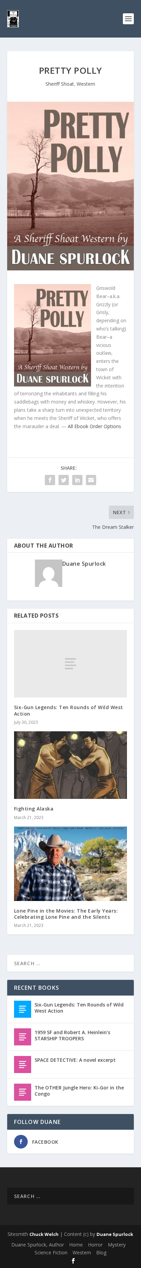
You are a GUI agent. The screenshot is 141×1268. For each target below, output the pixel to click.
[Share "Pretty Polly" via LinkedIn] (77, 480)
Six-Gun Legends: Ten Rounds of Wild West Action (68, 710)
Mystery (117, 1244)
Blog (101, 1252)
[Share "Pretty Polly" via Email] (91, 480)
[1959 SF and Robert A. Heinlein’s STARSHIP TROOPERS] (22, 1036)
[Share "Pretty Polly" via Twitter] (63, 480)
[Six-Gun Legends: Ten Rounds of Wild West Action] (70, 664)
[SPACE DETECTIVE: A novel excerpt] (22, 1064)
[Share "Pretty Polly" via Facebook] (50, 480)
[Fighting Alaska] (70, 765)
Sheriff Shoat (60, 84)
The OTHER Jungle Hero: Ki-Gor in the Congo (79, 1090)
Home (76, 1244)
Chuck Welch (44, 1234)
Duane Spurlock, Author (37, 1244)
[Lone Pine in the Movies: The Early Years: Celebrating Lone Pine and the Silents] (70, 864)
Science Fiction (51, 1252)
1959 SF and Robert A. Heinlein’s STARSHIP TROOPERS (72, 1035)
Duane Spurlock (84, 563)
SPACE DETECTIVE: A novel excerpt (75, 1060)
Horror (95, 1244)
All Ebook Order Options (94, 426)
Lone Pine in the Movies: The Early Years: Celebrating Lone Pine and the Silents (66, 913)
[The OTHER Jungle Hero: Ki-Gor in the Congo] (22, 1092)
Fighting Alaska (34, 808)
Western (86, 84)
